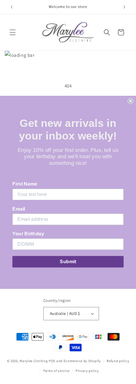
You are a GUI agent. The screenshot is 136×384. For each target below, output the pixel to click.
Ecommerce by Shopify (82, 361)
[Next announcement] (124, 7)
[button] (13, 32)
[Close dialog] (130, 101)
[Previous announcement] (12, 7)
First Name (24, 183)
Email (18, 208)
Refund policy (118, 361)
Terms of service (56, 370)
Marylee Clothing (34, 361)
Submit (68, 261)
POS (52, 361)
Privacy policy (87, 370)
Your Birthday (28, 233)
